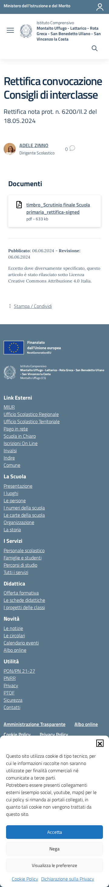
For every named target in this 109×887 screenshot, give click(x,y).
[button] (100, 743)
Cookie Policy (25, 878)
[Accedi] (99, 7)
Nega (54, 848)
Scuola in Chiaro (20, 436)
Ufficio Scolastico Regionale (31, 414)
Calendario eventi (21, 642)
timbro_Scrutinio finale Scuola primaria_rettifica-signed (58, 208)
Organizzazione (19, 522)
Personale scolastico (24, 550)
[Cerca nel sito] (94, 49)
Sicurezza (13, 700)
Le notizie (13, 628)
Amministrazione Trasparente (34, 724)
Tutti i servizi (16, 572)
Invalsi (10, 450)
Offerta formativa (21, 592)
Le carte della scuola (24, 515)
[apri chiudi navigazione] (10, 31)
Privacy (11, 685)
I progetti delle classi (24, 607)
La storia (12, 529)
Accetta (54, 832)
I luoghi (11, 493)
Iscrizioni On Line (21, 443)
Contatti (12, 707)
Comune (12, 465)
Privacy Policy (54, 734)
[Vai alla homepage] (26, 31)
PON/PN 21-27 (19, 670)
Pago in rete (16, 428)
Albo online (15, 650)
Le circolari (14, 635)
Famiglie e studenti (22, 557)
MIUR (9, 407)
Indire (9, 457)
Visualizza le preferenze (54, 865)
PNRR (10, 678)
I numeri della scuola (24, 507)
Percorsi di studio (20, 565)
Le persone (15, 500)
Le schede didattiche (24, 600)
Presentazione (18, 486)
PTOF (9, 692)
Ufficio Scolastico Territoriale (32, 421)
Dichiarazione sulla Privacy (67, 878)
